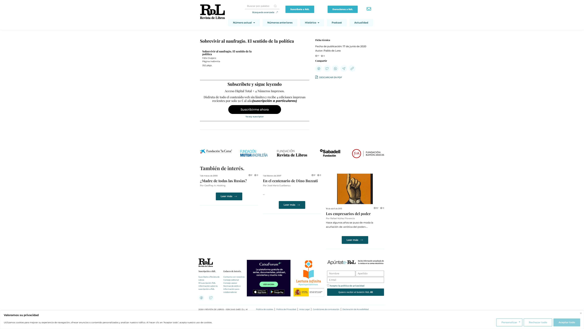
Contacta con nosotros (234, 277)
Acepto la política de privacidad (347, 285)
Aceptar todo (567, 322)
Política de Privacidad (286, 309)
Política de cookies (264, 309)
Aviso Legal (304, 309)
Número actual (242, 22)
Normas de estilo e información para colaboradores (231, 289)
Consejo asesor (230, 283)
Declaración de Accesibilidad (355, 309)
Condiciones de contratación (326, 309)
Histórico (310, 22)
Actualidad (361, 22)
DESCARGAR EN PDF (330, 77)
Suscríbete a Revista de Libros (208, 278)
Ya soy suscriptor (254, 116)
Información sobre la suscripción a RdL (207, 287)
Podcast (337, 22)
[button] (318, 68)
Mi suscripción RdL (207, 283)
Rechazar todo (538, 322)
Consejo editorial (231, 280)
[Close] (581, 313)
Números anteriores (279, 22)
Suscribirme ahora (255, 109)
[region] (292, 320)
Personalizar (509, 322)
